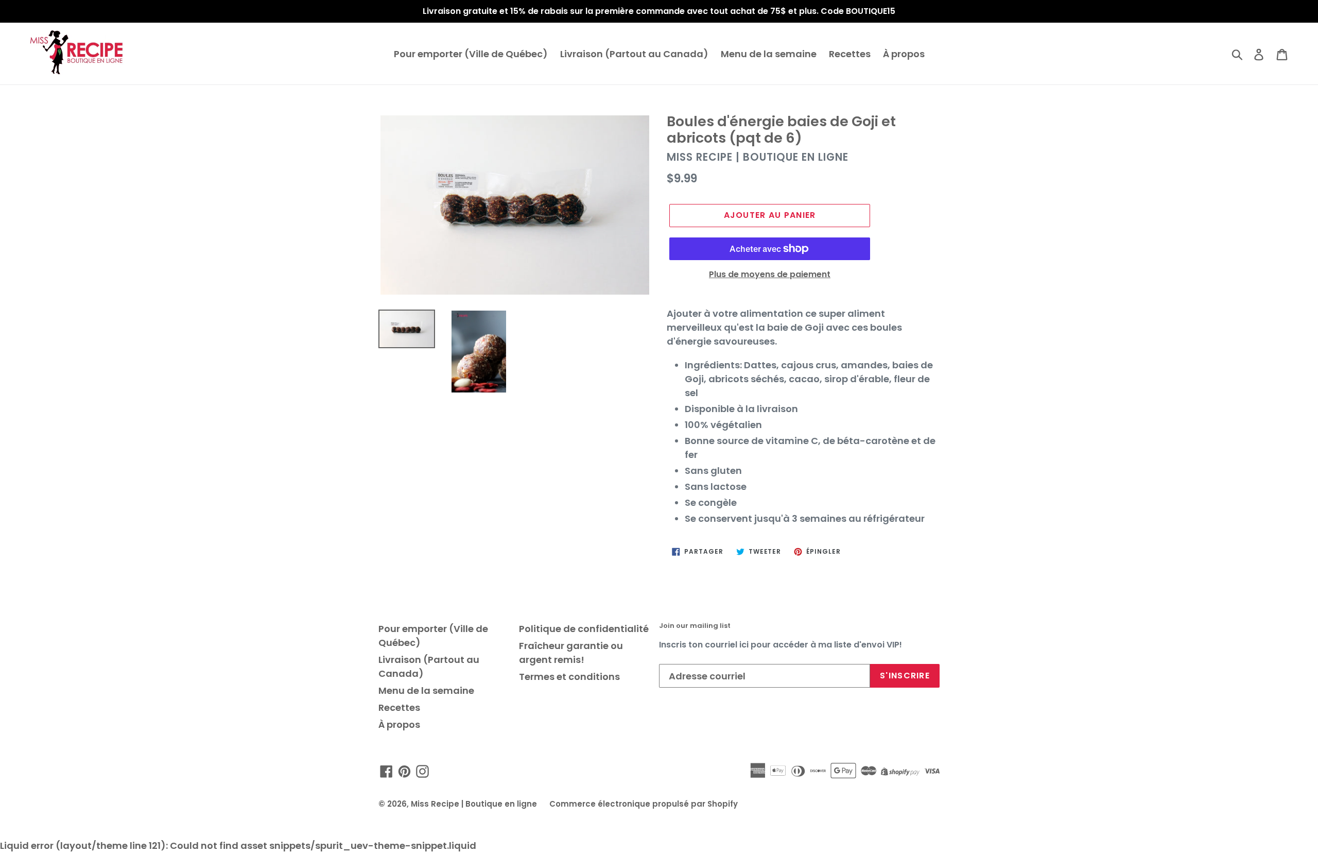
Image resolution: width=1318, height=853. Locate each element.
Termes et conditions (569, 676)
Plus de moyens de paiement (769, 274)
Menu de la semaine (769, 53)
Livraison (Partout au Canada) (634, 53)
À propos (904, 53)
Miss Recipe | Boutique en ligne (474, 803)
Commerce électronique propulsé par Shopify (643, 803)
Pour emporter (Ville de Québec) (471, 53)
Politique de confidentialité (584, 628)
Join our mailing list (695, 626)
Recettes (850, 53)
